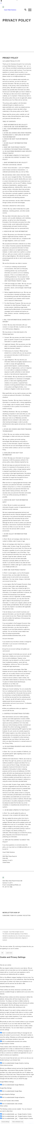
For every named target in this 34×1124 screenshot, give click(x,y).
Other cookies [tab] (4, 1106)
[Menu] (28, 10)
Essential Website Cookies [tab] (7, 986)
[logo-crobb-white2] (14, 10)
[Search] (24, 10)
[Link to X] (24, 941)
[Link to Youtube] (30, 941)
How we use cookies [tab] (5, 965)
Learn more (9, 952)
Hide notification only (17, 1121)
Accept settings (5, 1121)
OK (2, 952)
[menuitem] (24, 10)
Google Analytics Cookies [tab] (7, 1043)
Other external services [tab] (6, 1065)
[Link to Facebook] (27, 941)
